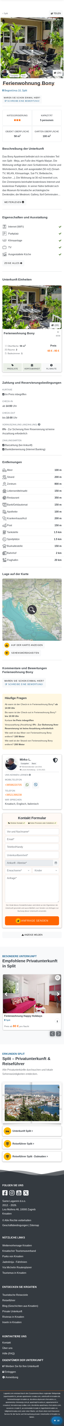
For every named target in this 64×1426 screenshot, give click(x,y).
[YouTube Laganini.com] (18, 1193)
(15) (56, 325)
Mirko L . (14, 70)
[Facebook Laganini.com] (4, 1193)
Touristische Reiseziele (15, 1295)
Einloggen (10, 1372)
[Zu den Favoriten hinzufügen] (57, 977)
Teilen (57, 13)
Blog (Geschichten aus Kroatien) (20, 1306)
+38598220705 (13, 785)
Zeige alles (12, 263)
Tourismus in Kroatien (14, 1273)
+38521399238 (13, 795)
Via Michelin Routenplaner (17, 1267)
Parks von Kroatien (12, 1256)
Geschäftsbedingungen (15, 1225)
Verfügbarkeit (32, 369)
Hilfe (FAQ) (8, 1353)
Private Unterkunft (12, 1311)
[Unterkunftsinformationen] (57, 1020)
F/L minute (51, 369)
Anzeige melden (33, 935)
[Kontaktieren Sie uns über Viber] (35, 785)
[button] (32, 610)
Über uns (7, 1348)
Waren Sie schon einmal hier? (22, 99)
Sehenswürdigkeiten (25, 653)
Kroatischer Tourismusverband (19, 1251)
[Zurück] (9, 993)
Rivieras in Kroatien (13, 1317)
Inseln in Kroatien (12, 1322)
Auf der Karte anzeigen (27, 645)
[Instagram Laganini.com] (11, 1193)
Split (5, 13)
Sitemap (34, 1225)
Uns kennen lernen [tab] (17, 775)
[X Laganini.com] (26, 1193)
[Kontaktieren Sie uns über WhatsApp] (27, 785)
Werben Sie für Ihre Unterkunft (22, 1366)
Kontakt (6, 1342)
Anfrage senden (34, 920)
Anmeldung (11, 1377)
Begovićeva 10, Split (15, 90)
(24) (58, 73)
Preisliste (12, 369)
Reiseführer (8, 1300)
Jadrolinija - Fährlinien (14, 1262)
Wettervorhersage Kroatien (17, 1245)
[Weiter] (54, 993)
